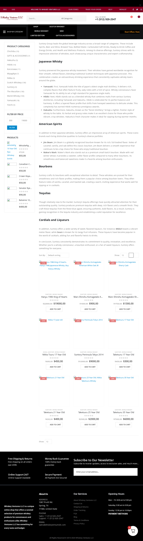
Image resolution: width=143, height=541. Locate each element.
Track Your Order (93, 9)
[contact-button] (140, 472)
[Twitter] (137, 9)
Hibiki (9, 64)
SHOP (35, 27)
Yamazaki (11, 100)
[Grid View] (131, 255)
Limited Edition (37, 35)
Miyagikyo (11, 73)
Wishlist (122, 9)
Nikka (45, 352)
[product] (12, 150)
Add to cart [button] (55, 309)
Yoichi (10, 104)
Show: (117, 255)
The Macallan (13, 91)
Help (110, 9)
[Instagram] (141, 9)
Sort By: (42, 255)
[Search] (82, 18)
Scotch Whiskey (57, 27)
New (62, 31)
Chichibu (11, 51)
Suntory (48, 294)
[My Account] (123, 18)
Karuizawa (12, 69)
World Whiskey (41, 31)
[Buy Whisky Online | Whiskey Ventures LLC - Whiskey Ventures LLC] (12, 18)
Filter (12, 127)
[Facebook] (133, 9)
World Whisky (58, 294)
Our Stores (73, 9)
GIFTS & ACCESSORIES (65, 35)
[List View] (136, 255)
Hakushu (11, 60)
